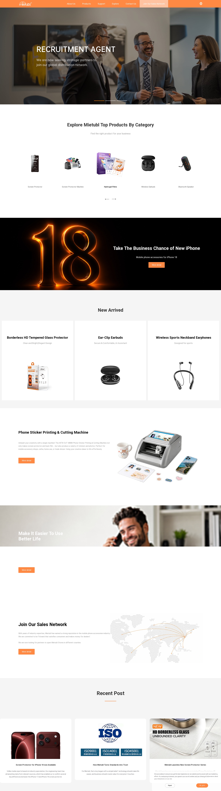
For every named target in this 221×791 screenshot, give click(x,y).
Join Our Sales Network (154, 4)
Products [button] (86, 4)
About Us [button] (71, 4)
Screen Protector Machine (35, 187)
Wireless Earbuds (110, 187)
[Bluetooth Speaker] (148, 163)
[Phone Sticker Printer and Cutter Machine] (110, 104)
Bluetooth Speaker (148, 187)
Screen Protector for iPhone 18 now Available (36, 765)
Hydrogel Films (73, 187)
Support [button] (101, 4)
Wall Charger (186, 187)
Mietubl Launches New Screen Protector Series (185, 765)
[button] (99, 100)
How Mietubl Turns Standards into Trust (110, 765)
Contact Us (131, 4)
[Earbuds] (110, 163)
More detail (156, 265)
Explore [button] (115, 4)
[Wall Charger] (186, 163)
